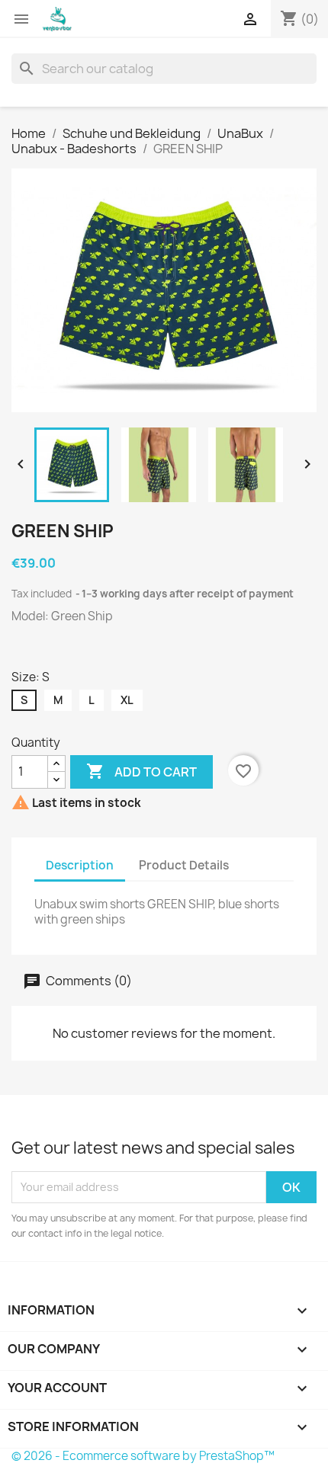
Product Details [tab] (184, 865)
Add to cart (141, 771)
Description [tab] (80, 865)
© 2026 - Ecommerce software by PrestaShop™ (143, 1456)
